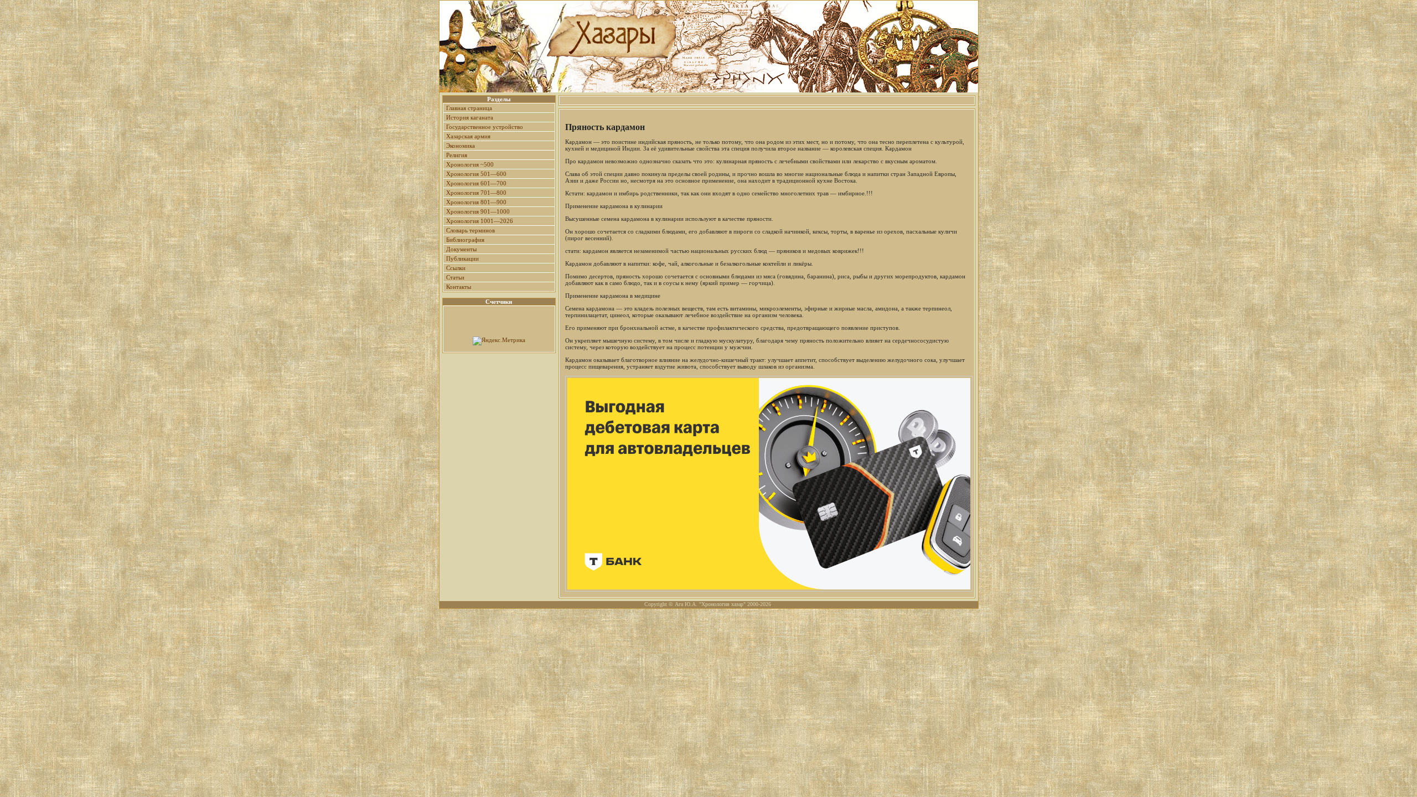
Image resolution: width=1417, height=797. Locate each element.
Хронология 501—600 (476, 173)
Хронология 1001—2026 (479, 221)
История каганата (469, 117)
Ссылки (456, 268)
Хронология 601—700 (476, 183)
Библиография (465, 239)
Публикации (462, 258)
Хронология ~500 (470, 164)
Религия (456, 155)
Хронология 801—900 (476, 202)
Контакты (458, 286)
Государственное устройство (484, 126)
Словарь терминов (470, 230)
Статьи (455, 277)
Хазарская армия (468, 136)
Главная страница (469, 108)
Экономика (460, 145)
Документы (461, 249)
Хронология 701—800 (476, 192)
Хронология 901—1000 (478, 211)
